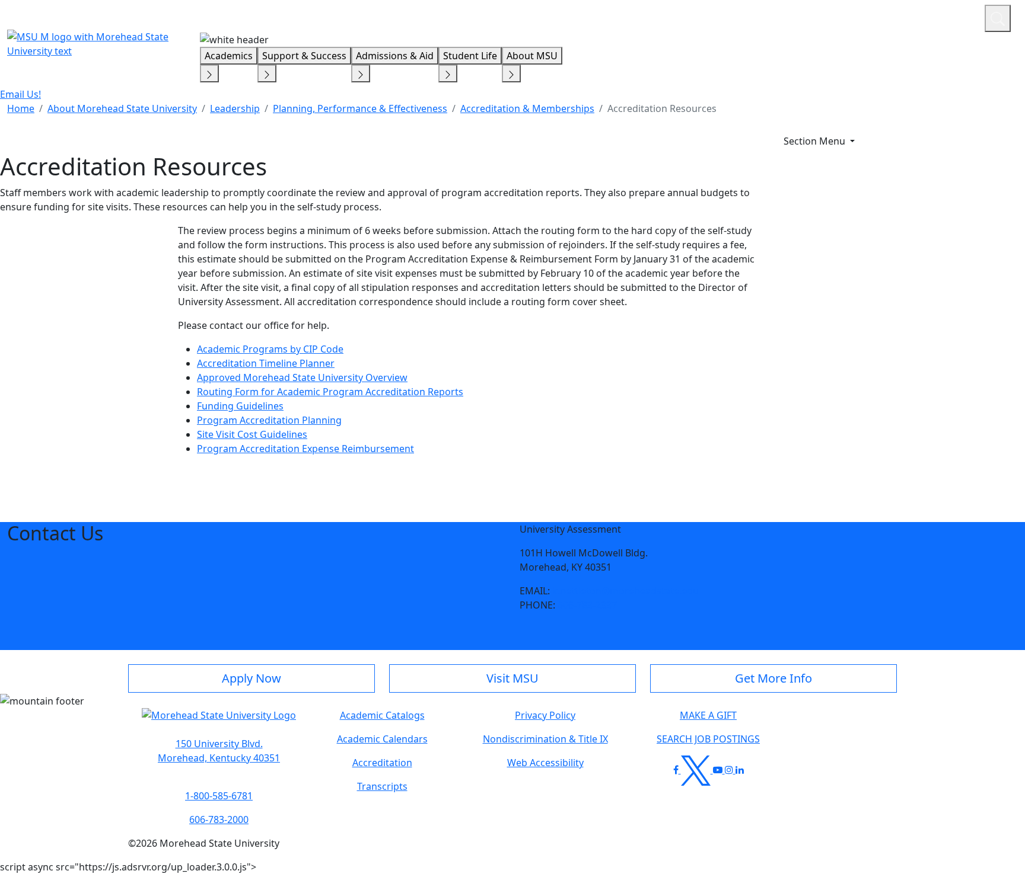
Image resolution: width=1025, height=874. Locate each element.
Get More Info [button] (773, 678)
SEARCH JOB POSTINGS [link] (708, 738)
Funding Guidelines (240, 405)
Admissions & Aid (395, 55)
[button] (219, 721)
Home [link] (20, 108)
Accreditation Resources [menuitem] (662, 108)
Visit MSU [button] (512, 678)
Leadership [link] (235, 108)
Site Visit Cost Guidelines (252, 434)
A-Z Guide (896, 16)
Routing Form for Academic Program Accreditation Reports (330, 391)
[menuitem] (20, 108)
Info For (749, 16)
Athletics (953, 16)
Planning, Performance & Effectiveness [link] (360, 108)
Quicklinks (821, 16)
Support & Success (304, 55)
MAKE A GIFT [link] (708, 715)
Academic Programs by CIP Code (270, 349)
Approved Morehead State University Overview (302, 377)
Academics (229, 55)
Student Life (470, 55)
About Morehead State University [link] (122, 108)
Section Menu (816, 141)
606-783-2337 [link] (587, 605)
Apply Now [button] (251, 678)
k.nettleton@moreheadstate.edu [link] (625, 590)
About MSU (532, 55)
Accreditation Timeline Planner (266, 363)
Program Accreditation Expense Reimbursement (305, 448)
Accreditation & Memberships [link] (527, 108)
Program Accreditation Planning (269, 420)
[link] (219, 751)
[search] (998, 18)
